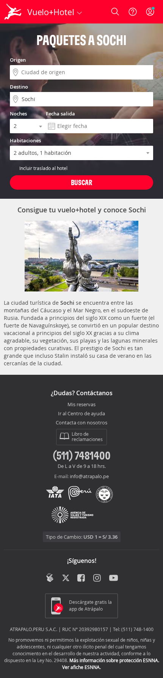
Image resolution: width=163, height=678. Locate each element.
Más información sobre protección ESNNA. (114, 660)
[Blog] (49, 577)
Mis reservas (81, 405)
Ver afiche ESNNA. (81, 667)
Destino (19, 86)
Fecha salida (60, 113)
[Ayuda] (132, 11)
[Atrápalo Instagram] (97, 578)
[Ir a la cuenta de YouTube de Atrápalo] (113, 578)
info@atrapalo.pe (89, 476)
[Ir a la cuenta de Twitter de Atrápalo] (65, 578)
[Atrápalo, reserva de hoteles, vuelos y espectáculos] (13, 11)
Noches (18, 113)
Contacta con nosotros (81, 423)
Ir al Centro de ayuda (81, 414)
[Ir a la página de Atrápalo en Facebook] (81, 578)
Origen (18, 59)
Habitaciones (25, 140)
